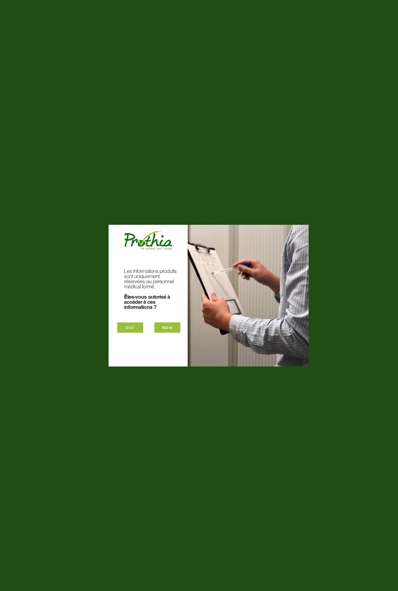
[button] (167, 327)
